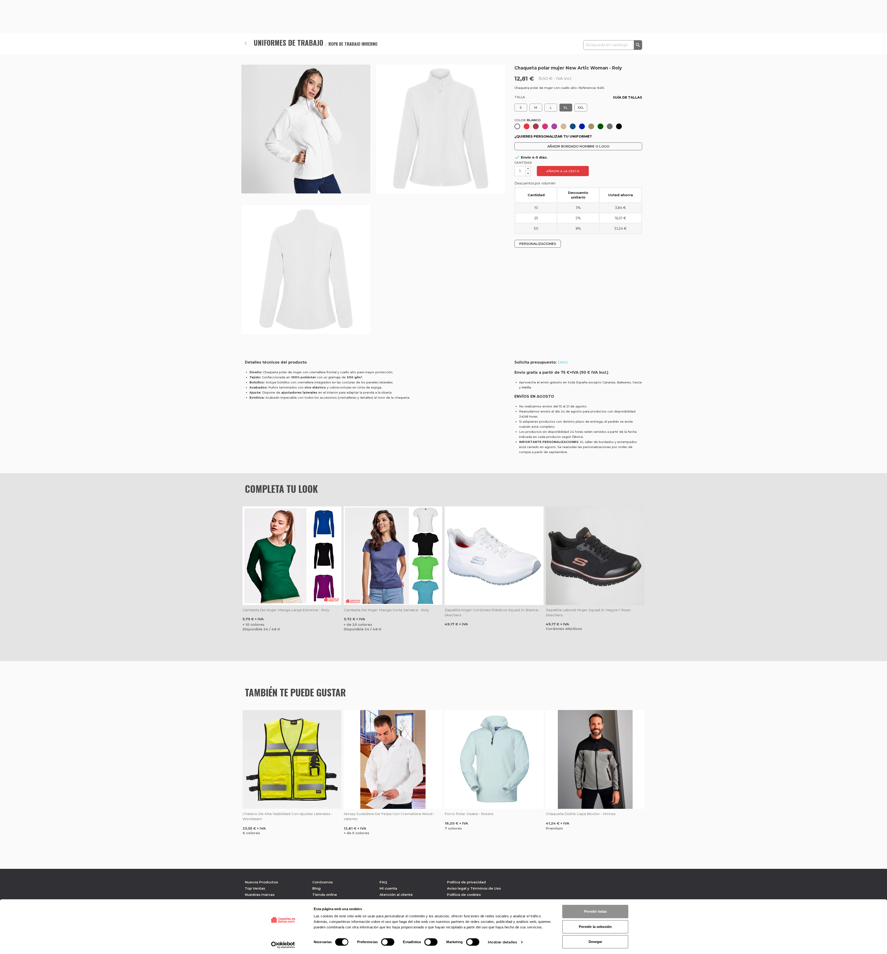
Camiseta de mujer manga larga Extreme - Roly (286, 610)
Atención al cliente (396, 894)
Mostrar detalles (502, 942)
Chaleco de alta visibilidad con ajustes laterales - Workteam (288, 816)
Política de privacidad (466, 882)
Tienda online (324, 894)
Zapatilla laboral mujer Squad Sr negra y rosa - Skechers (589, 612)
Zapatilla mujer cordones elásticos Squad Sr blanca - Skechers (492, 612)
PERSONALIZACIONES (537, 244)
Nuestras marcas (259, 894)
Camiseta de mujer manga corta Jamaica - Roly (386, 610)
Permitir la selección (595, 927)
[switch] (387, 942)
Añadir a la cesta (562, 171)
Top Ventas (255, 888)
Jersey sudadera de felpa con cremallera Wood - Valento (389, 816)
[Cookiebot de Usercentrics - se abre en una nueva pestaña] (283, 945)
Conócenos (322, 882)
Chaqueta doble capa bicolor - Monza (580, 814)
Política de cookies (464, 894)
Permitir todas (595, 911)
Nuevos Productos (261, 882)
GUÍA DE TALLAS (627, 97)
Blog (316, 888)
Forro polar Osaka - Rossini (469, 814)
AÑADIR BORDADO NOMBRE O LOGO (578, 146)
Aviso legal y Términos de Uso (474, 888)
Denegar (595, 942)
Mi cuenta (388, 888)
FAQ (383, 882)
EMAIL (563, 362)
